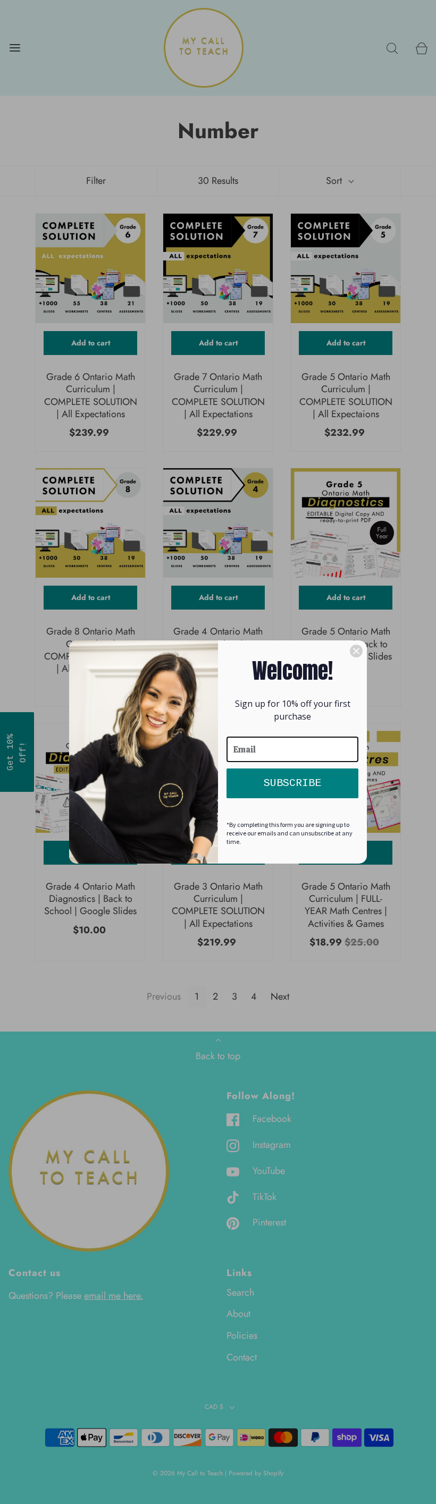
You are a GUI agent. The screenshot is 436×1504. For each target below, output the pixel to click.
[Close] (356, 651)
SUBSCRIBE (292, 783)
